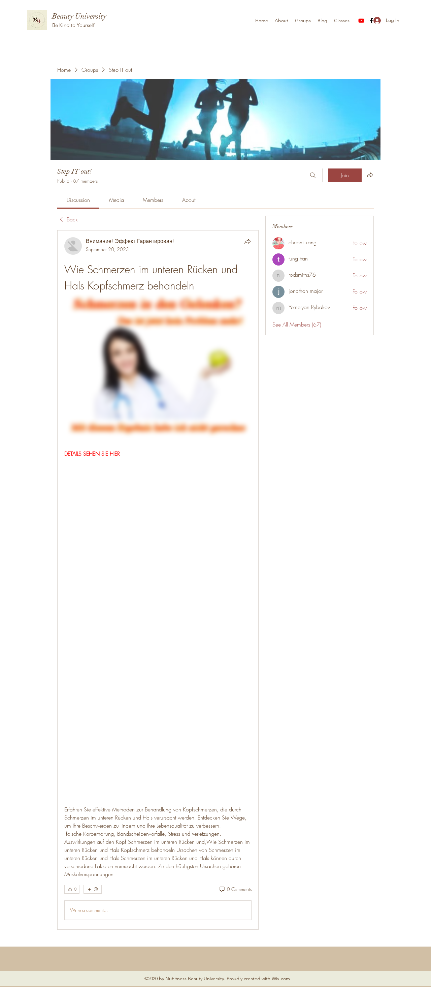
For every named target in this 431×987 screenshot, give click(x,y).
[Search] (313, 175)
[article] (158, 580)
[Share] (247, 241)
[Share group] (370, 175)
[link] (78, 200)
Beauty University (79, 16)
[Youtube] (361, 20)
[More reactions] (93, 889)
